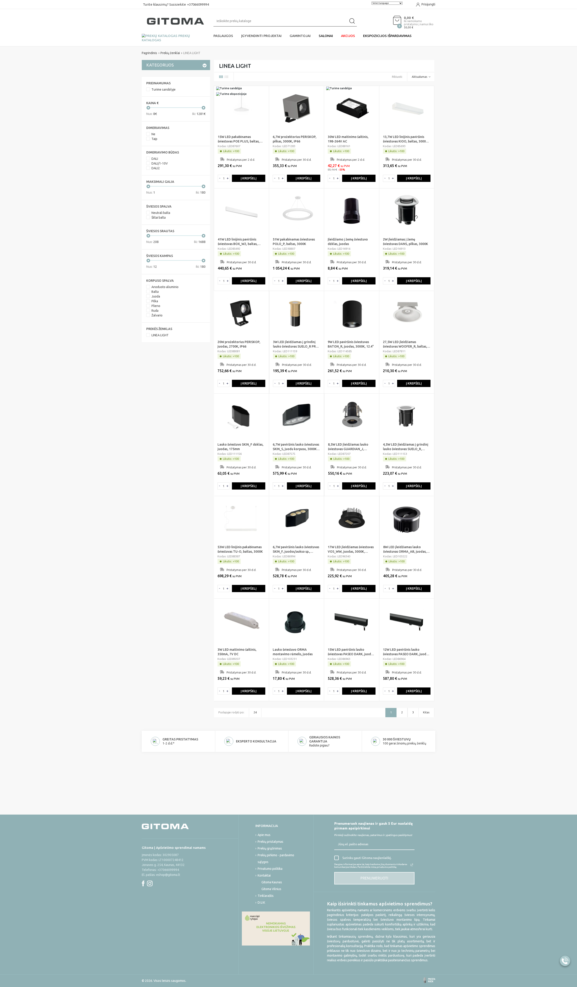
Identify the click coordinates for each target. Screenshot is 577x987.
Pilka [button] (154, 301)
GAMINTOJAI (300, 36)
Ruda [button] (154, 310)
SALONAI (326, 36)
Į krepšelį (248, 178)
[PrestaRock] (429, 980)
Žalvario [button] (157, 315)
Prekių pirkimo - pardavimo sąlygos (276, 858)
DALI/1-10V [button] (159, 163)
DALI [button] (154, 158)
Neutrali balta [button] (160, 213)
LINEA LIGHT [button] (160, 335)
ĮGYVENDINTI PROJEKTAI (261, 36)
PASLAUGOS (223, 36)
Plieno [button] (155, 306)
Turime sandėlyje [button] (163, 89)
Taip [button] (154, 139)
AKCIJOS (348, 36)
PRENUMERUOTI (374, 878)
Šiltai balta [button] (158, 217)
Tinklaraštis (266, 896)
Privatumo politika (270, 868)
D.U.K (261, 902)
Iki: (199, 114)
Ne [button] (153, 134)
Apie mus (264, 835)
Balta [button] (155, 291)
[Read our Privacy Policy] (411, 865)
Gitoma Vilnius (271, 889)
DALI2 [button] (155, 168)
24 (255, 712)
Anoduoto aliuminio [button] (165, 287)
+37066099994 (198, 4)
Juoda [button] (155, 296)
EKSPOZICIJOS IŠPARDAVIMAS (387, 36)
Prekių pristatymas (270, 841)
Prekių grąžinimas (270, 848)
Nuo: (151, 114)
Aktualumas (419, 76)
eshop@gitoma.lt (168, 875)
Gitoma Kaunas (271, 882)
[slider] (148, 108)
